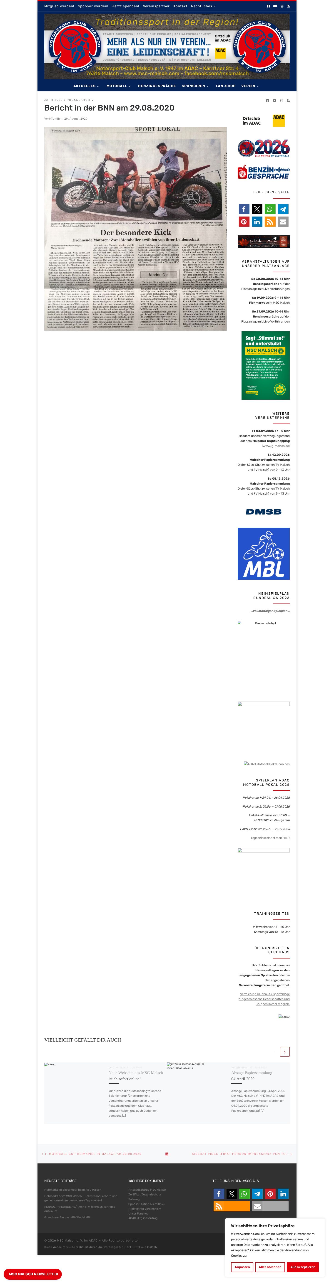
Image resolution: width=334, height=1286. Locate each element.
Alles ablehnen (270, 1267)
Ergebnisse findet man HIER (270, 838)
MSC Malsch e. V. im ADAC (77, 1240)
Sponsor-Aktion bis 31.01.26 (146, 1204)
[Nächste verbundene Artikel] (285, 1052)
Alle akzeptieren (302, 1267)
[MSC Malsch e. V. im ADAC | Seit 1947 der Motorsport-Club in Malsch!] (167, 46)
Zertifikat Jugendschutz (144, 1194)
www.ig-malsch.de (276, 446)
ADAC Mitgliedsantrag (143, 1218)
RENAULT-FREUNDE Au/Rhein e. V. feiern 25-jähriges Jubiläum (79, 1209)
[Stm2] (284, 1016)
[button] (244, 209)
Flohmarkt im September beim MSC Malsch (72, 1189)
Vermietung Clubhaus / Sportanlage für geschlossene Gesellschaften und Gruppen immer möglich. (264, 999)
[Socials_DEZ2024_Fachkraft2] (264, 727)
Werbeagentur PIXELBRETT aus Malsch (130, 1247)
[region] (275, 1247)
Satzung (134, 1199)
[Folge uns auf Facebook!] (268, 6)
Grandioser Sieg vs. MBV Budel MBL (67, 1217)
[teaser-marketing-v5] (264, 873)
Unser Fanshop (138, 1213)
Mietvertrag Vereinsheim (144, 1208)
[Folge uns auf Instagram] (282, 6)
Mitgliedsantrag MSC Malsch (147, 1189)
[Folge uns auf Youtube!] (275, 6)
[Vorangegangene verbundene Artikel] (274, 1052)
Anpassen (242, 1267)
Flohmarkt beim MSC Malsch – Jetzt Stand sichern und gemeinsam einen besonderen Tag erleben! (80, 1198)
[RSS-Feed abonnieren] (288, 6)
